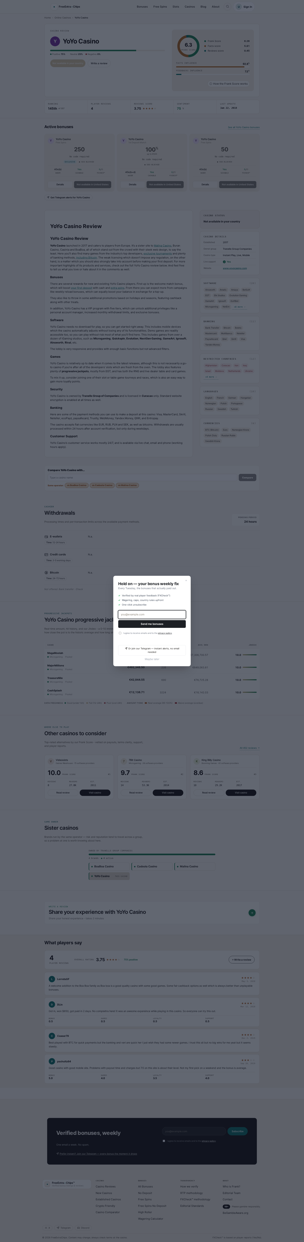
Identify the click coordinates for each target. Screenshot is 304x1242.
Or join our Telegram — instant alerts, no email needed (153, 650)
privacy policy (165, 633)
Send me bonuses (152, 624)
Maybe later (152, 659)
